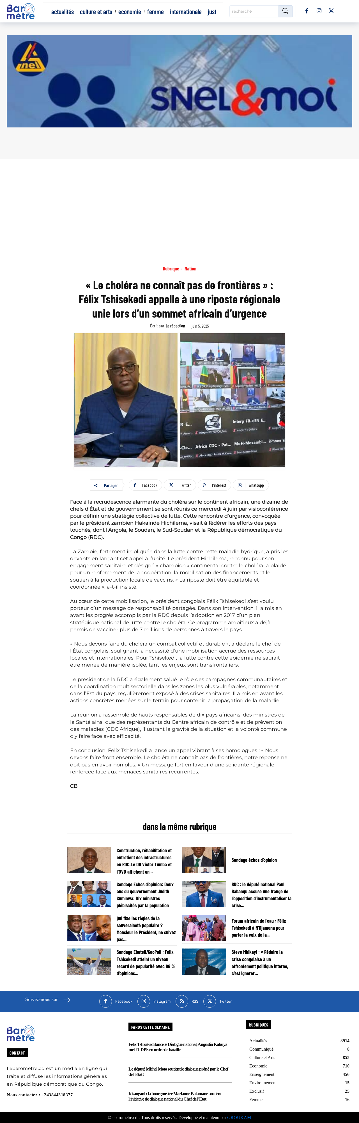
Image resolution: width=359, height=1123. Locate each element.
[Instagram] (319, 11)
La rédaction (175, 325)
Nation (190, 269)
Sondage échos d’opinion (254, 860)
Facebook (123, 1001)
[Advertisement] (179, 201)
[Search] (285, 11)
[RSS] (182, 1001)
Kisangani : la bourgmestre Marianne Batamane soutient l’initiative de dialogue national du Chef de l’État (174, 1096)
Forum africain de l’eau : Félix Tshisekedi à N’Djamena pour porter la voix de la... (259, 928)
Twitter (225, 1001)
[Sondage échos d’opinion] (204, 860)
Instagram (162, 1001)
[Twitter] (331, 11)
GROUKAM (239, 1117)
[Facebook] (306, 11)
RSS (195, 1001)
